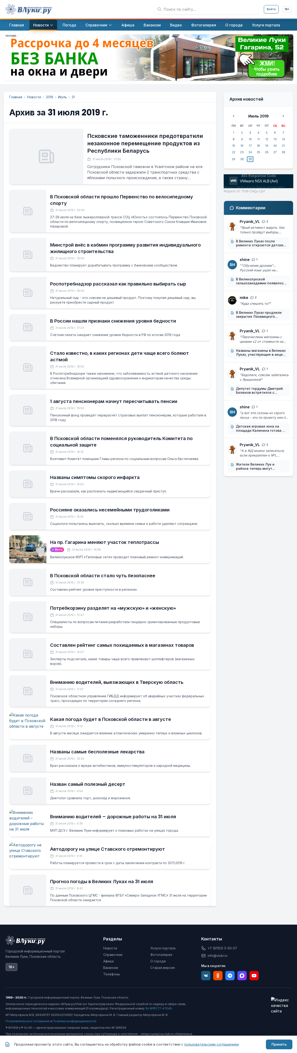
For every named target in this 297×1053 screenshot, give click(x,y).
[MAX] (242, 975)
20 (275, 145)
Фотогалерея (161, 955)
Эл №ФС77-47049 (158, 1008)
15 (233, 145)
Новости (34, 97)
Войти (271, 9)
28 (283, 152)
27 (275, 152)
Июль (62, 97)
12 (266, 139)
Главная (15, 97)
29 (233, 159)
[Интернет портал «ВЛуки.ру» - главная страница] (29, 9)
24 (250, 152)
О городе (158, 961)
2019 (49, 97)
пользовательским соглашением (211, 1044)
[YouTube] (254, 975)
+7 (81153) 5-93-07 (222, 948)
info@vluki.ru (217, 956)
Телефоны (111, 974)
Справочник (113, 955)
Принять (279, 1044)
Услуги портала (162, 948)
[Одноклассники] (218, 975)
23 (242, 152)
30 (242, 159)
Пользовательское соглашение (28, 1021)
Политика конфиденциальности (74, 1021)
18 (258, 145)
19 (266, 145)
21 (283, 145)
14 (283, 139)
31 (250, 159)
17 (250, 145)
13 (275, 139)
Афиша (108, 961)
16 (241, 145)
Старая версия (162, 968)
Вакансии (110, 968)
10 (250, 139)
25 (258, 152)
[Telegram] (230, 975)
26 (266, 152)
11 (258, 139)
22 (233, 152)
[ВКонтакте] (205, 975)
